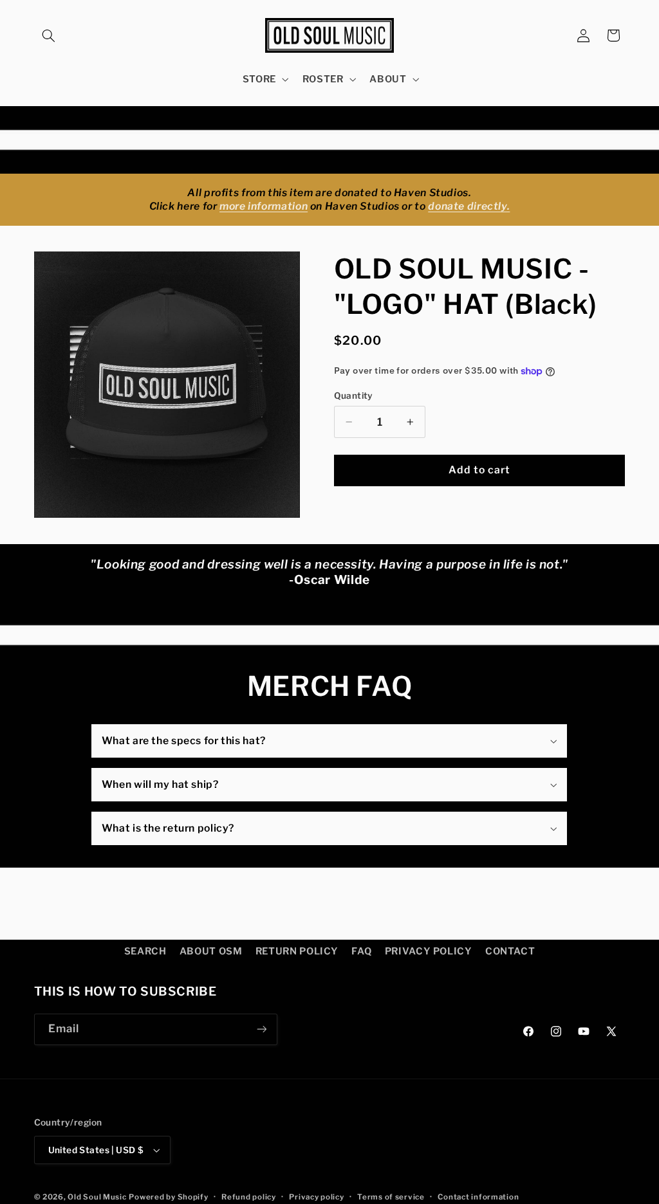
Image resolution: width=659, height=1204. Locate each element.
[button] (49, 35)
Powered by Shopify (168, 1196)
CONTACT (510, 951)
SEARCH (145, 951)
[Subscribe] (261, 1029)
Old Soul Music (97, 1196)
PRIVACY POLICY (428, 951)
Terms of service (391, 1196)
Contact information (478, 1196)
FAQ (361, 951)
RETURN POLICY (297, 951)
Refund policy (248, 1196)
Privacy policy (316, 1196)
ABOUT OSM (211, 951)
